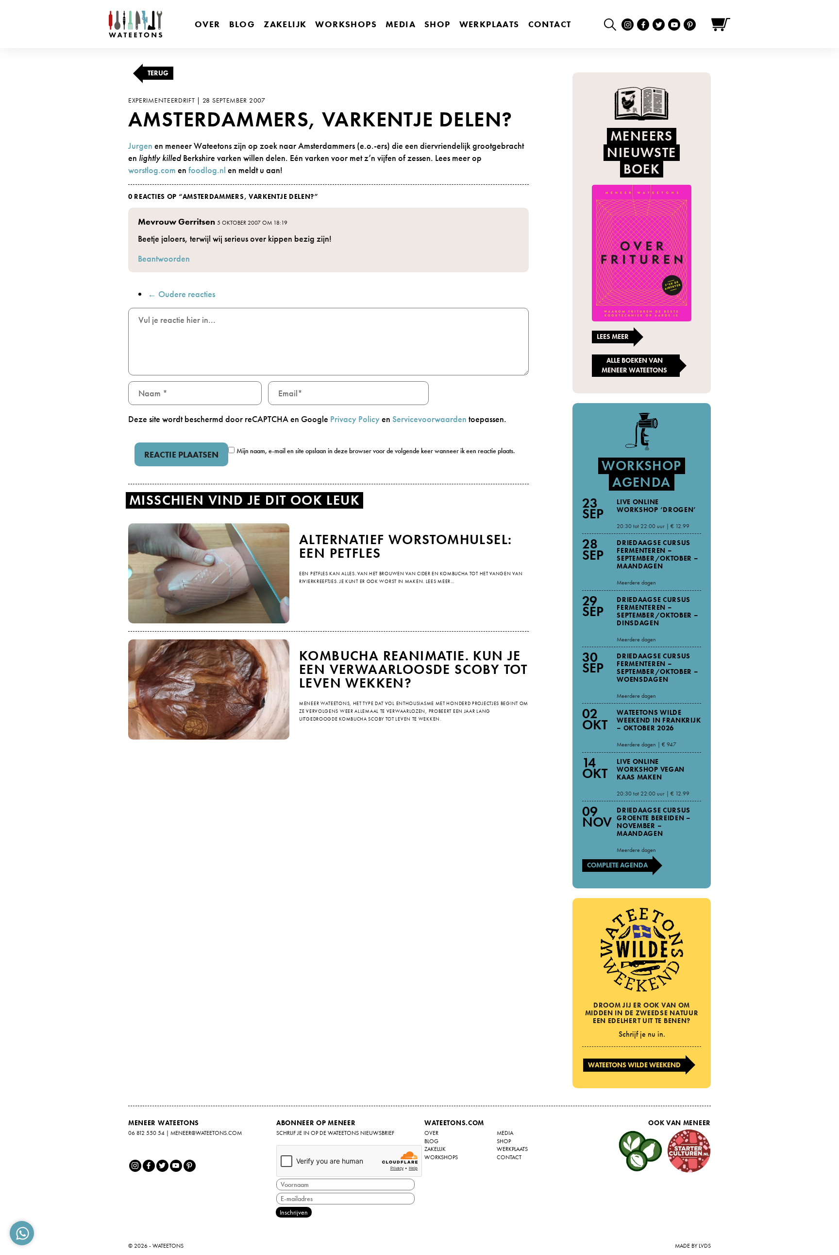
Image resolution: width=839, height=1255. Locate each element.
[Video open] (612, 24)
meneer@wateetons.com (206, 1133)
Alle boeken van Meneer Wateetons (634, 365)
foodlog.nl (207, 170)
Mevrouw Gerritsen (176, 221)
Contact (549, 24)
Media (401, 24)
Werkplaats (489, 24)
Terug (158, 73)
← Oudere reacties (181, 294)
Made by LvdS (693, 1246)
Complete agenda (617, 865)
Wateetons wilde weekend (634, 1065)
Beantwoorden (164, 258)
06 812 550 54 (146, 1133)
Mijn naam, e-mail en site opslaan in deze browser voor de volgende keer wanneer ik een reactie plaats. (375, 450)
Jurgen (140, 145)
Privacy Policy (355, 418)
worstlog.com (152, 170)
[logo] (135, 24)
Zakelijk (285, 24)
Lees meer (613, 336)
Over (207, 24)
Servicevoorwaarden (429, 418)
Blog (242, 24)
